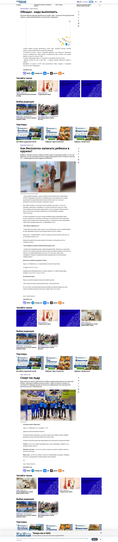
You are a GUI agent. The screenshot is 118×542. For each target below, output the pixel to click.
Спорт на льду (58, 4)
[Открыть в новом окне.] (27, 73)
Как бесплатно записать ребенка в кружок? (42, 5)
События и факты (24, 8)
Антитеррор (85, 1)
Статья (18, 5)
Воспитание (23, 145)
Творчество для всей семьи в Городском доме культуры (83, 5)
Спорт (21, 374)
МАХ (91, 1)
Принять (95, 539)
